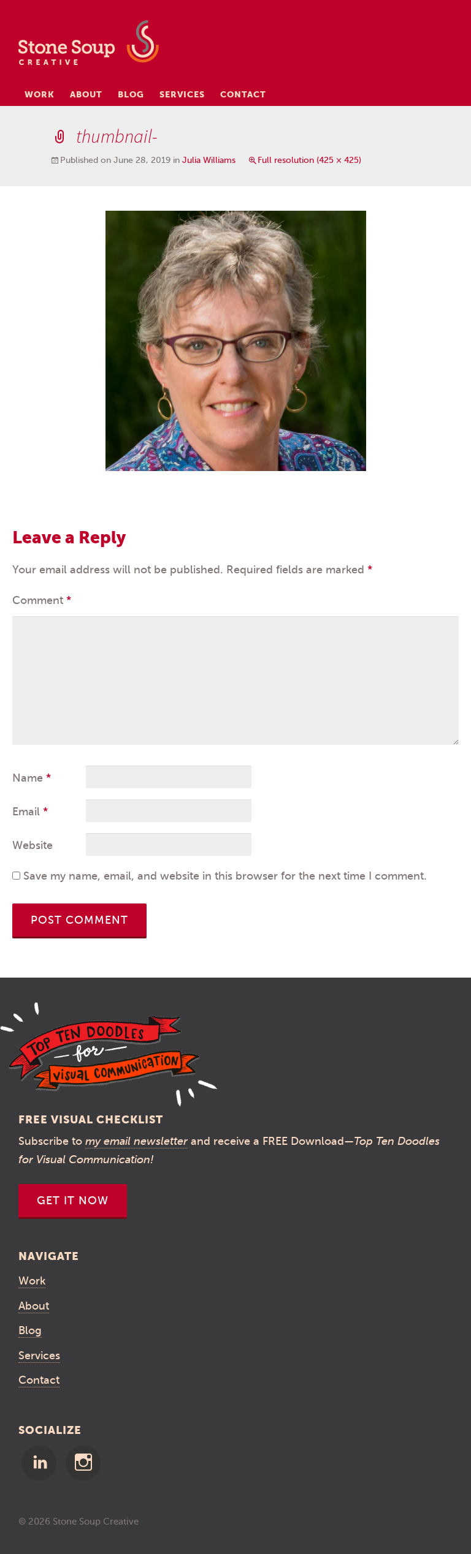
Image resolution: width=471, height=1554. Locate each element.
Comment (41, 600)
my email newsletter (136, 1141)
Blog (131, 94)
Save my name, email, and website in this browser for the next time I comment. (225, 876)
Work (40, 94)
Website (32, 845)
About (86, 94)
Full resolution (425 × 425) (309, 160)
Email (30, 811)
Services (182, 94)
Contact (243, 94)
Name (31, 778)
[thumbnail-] (235, 340)
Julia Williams (209, 160)
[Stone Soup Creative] (88, 46)
